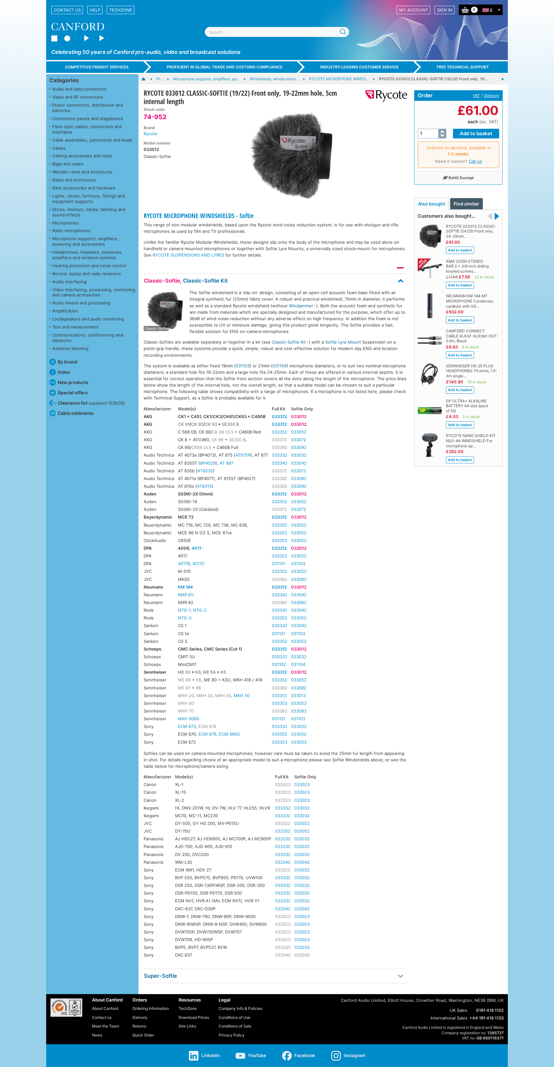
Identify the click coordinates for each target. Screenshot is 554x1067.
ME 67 (184, 687)
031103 (243, 365)
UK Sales (458, 1010)
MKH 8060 (188, 718)
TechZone (120, 10)
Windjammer (301, 305)
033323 (282, 784)
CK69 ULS (201, 447)
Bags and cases (67, 163)
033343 (282, 955)
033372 (279, 439)
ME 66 (184, 679)
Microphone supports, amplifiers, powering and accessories (85, 241)
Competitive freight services (97, 67)
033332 (279, 455)
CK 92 (197, 424)
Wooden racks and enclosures (82, 171)
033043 (302, 955)
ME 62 (184, 672)
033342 (279, 463)
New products (73, 382)
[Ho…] (146, 79)
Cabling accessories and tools (82, 155)
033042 (298, 463)
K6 (198, 672)
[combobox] (277, 32)
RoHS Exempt (461, 177)
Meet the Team (105, 1026)
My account (413, 10)
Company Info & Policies (240, 1008)
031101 (278, 563)
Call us (475, 161)
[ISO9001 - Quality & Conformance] (66, 1007)
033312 (279, 416)
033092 (298, 447)
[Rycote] (384, 96)
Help (95, 10)
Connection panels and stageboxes (87, 118)
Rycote (150, 133)
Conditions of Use (234, 1017)
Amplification (65, 310)
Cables (59, 148)
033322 (282, 823)
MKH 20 (186, 695)
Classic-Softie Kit (205, 280)
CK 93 (211, 424)
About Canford (105, 1008)
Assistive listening (70, 348)
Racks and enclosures (74, 179)
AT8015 (204, 486)
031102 (279, 664)
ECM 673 (187, 726)
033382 (279, 478)
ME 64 (209, 672)
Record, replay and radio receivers (86, 273)
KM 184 (185, 587)
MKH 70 (186, 710)
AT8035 (205, 470)
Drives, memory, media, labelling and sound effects (88, 212)
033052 (298, 431)
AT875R (242, 455)
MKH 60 (186, 703)
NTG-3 (184, 617)
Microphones (65, 222)
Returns (139, 1026)
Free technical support (463, 67)
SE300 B (230, 424)
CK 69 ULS (222, 431)
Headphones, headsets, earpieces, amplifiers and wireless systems (87, 254)
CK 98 (217, 439)
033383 (279, 710)
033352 (279, 431)
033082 (298, 478)
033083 (298, 710)
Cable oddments (76, 413)
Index (64, 372)
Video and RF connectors (77, 97)
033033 (302, 947)
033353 (279, 703)
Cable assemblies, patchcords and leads (92, 140)
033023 (302, 784)
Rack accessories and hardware (83, 187)
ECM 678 (207, 734)
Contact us (67, 10)
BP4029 (207, 463)
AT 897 (226, 463)
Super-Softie (160, 976)
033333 (282, 947)
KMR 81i (186, 594)
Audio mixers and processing (81, 302)
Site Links (187, 1026)
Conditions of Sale (235, 1026)
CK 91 (183, 424)
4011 (196, 548)
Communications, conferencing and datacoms (87, 337)
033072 (298, 439)
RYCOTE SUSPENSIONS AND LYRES (188, 255)
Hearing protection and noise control (89, 265)
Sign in (444, 10)
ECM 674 (207, 726)
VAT (476, 95)
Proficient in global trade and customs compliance (224, 67)
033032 (298, 455)
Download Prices (194, 1017)
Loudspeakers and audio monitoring (88, 318)
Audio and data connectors (79, 89)
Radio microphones (71, 230)
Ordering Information (150, 1008)
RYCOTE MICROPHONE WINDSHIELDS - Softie (199, 215)
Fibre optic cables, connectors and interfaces (87, 129)
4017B (184, 563)
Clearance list (91, 403)
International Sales (449, 1017)
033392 (279, 447)
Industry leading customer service (359, 67)
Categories (64, 80)
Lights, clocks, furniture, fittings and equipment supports (88, 198)
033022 (302, 823)
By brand (67, 361)
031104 (280, 365)
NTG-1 (184, 610)
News (97, 1035)
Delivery (491, 95)
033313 (279, 695)
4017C (198, 563)
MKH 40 (223, 695)
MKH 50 (242, 695)
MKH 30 (205, 695)
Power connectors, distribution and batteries (87, 107)
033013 (298, 695)
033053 (298, 703)
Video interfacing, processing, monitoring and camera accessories (93, 292)
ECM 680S (229, 734)
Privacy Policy (232, 1035)
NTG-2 (199, 610)
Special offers (73, 392)
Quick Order (143, 1035)
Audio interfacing (69, 281)
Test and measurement (75, 326)
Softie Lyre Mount (343, 342)
